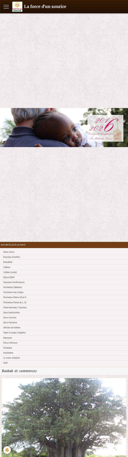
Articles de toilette (11, 327)
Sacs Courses (9, 317)
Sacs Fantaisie (10, 322)
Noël (5, 363)
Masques (7, 338)
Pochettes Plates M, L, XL (15, 302)
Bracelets (7, 262)
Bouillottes (8, 353)
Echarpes (7, 348)
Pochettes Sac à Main (13, 292)
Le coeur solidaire (11, 358)
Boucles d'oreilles (11, 257)
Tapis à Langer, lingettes (14, 332)
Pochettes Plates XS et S (14, 297)
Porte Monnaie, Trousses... (15, 307)
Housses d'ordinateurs (13, 282)
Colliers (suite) (10, 272)
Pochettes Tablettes (12, 287)
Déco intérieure (10, 343)
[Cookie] (7, 450)
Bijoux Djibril (8, 277)
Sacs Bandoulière (11, 312)
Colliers (6, 267)
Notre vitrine (8, 252)
